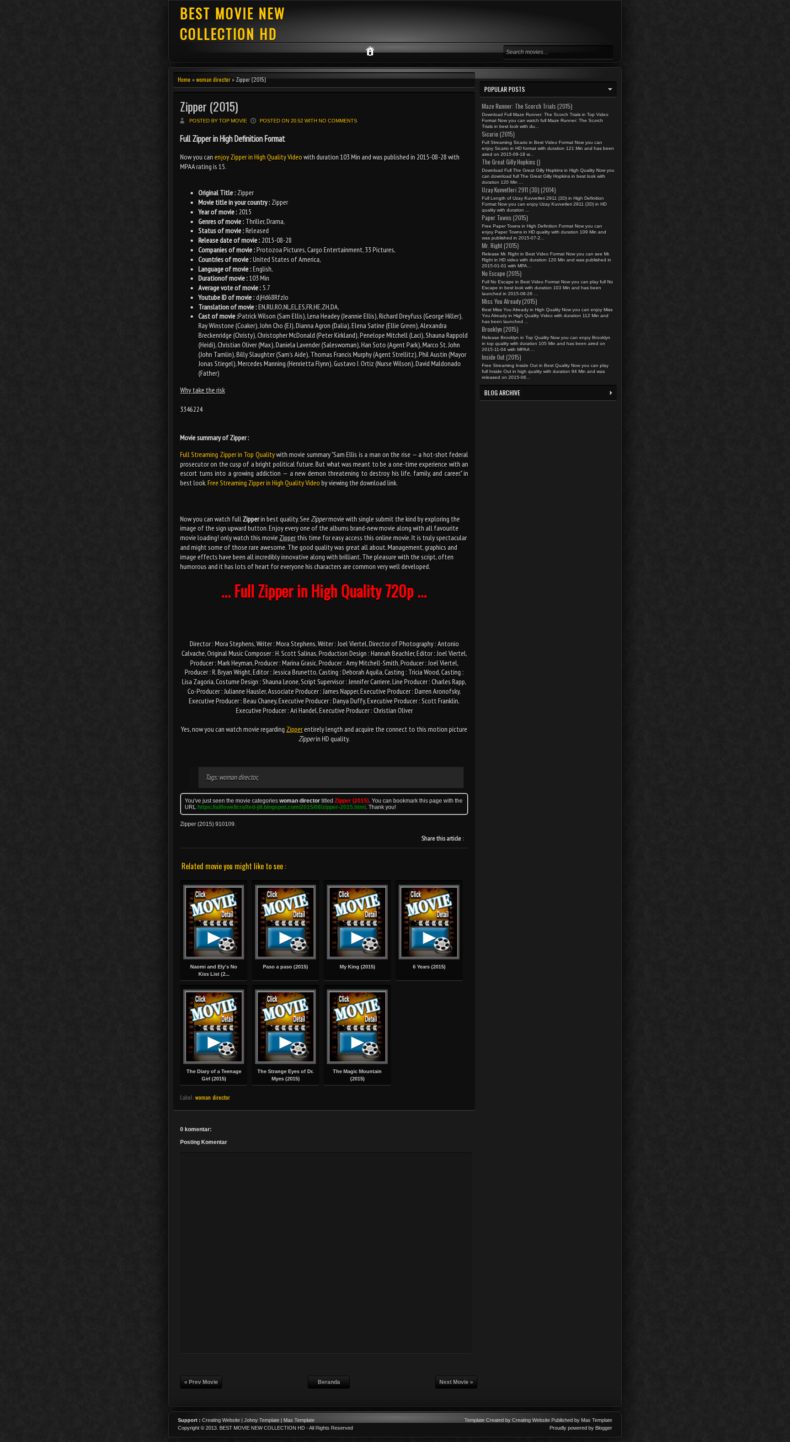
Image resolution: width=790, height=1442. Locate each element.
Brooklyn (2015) (500, 329)
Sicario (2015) (498, 133)
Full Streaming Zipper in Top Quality (227, 454)
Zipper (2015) (209, 106)
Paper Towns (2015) (505, 217)
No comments (338, 120)
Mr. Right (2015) (500, 245)
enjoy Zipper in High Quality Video (258, 156)
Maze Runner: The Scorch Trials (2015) (527, 106)
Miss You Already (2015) (509, 301)
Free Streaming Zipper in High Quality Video (264, 482)
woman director (213, 79)
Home (184, 79)
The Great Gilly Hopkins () (511, 161)
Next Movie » (456, 1382)
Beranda (329, 1382)
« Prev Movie (201, 1382)
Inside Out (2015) (501, 357)
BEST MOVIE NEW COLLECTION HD (233, 23)
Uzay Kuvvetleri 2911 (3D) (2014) (519, 189)
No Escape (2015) (502, 273)
